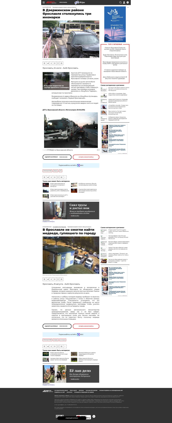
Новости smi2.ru (49, 221)
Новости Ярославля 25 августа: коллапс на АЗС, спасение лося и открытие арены (115, 49)
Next (96, 127)
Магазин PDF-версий (91, 390)
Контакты (69, 392)
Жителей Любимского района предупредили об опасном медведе (87, 354)
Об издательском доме (61, 390)
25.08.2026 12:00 (47, 227)
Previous (46, 127)
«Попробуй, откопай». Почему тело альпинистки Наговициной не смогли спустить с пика (118, 107)
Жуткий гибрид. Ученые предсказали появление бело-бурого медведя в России (118, 243)
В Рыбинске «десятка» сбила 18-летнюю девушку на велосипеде (88, 184)
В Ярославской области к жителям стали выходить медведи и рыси (88, 360)
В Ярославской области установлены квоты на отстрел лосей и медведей (59, 354)
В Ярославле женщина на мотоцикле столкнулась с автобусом (57, 185)
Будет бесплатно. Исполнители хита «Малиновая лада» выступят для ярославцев (115, 56)
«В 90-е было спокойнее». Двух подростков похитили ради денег (117, 94)
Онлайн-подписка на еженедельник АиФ (111, 390)
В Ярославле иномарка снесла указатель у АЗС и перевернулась (59, 190)
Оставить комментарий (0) (86, 157)
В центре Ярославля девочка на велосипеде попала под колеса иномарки (88, 191)
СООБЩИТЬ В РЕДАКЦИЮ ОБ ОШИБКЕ (84, 392)
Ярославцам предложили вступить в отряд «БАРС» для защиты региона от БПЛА (115, 63)
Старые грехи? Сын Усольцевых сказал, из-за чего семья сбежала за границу (118, 231)
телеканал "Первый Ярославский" (52, 59)
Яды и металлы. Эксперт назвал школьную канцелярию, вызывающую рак (117, 113)
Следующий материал (72, 418)
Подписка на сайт (59, 392)
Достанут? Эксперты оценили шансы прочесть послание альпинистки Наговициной (118, 89)
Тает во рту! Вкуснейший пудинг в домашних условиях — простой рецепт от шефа (117, 261)
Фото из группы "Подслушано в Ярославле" (55, 275)
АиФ (45, 150)
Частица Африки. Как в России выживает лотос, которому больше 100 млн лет (118, 237)
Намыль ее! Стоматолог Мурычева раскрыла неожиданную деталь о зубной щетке (118, 101)
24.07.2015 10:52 (47, 7)
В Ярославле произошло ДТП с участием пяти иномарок (59, 195)
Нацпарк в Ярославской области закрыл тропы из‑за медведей (59, 359)
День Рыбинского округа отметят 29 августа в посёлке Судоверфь (115, 77)
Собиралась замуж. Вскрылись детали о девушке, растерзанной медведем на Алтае (117, 118)
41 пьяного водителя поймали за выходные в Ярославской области (115, 70)
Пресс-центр (73, 390)
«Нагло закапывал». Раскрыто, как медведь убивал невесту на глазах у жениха (118, 255)
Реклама (81, 390)
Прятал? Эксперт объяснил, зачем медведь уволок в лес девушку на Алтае (117, 249)
